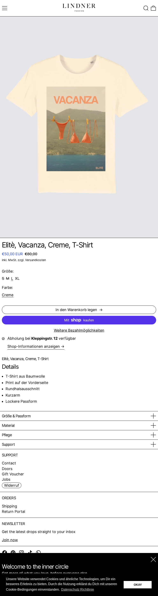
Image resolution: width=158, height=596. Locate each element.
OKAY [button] (138, 584)
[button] (146, 8)
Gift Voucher (13, 474)
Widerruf (11, 485)
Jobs (6, 479)
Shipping (9, 506)
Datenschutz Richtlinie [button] (77, 589)
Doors (7, 469)
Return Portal (13, 511)
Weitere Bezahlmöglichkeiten (79, 330)
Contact (9, 463)
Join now (10, 540)
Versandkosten (35, 260)
